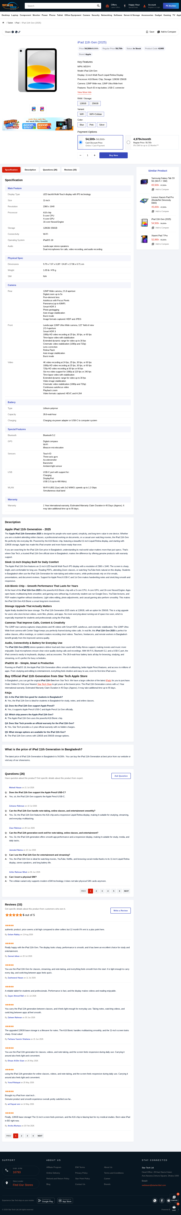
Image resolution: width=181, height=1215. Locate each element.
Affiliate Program (53, 1167)
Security (96, 15)
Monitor (36, 15)
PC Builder (171, 6)
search (98, 5)
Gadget (158, 15)
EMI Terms (80, 1167)
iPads (108, 680)
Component (25, 15)
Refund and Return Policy (57, 1178)
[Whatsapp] (155, 1200)
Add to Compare (166, 32)
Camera (86, 15)
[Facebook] (162, 1200)
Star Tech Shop (44, 684)
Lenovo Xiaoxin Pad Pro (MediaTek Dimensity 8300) (162, 200)
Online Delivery (53, 1173)
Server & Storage (132, 15)
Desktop (6, 15)
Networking (106, 15)
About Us (108, 1167)
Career (107, 1178)
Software (118, 15)
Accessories (147, 15)
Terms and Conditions (114, 1173)
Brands (107, 1184)
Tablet (60, 15)
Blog (48, 1184)
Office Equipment (72, 15)
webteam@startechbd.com (154, 1185)
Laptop (14, 15)
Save (150, 32)
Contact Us (80, 1184)
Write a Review (121, 910)
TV (174, 15)
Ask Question (121, 776)
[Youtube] (169, 1200)
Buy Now (113, 155)
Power (45, 15)
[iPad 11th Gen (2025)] (37, 70)
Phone (52, 15)
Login (158, 7)
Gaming (167, 15)
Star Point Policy (82, 1178)
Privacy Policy (81, 1173)
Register (151, 7)
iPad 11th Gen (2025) (161, 219)
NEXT (126, 891)
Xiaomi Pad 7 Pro (159, 235)
